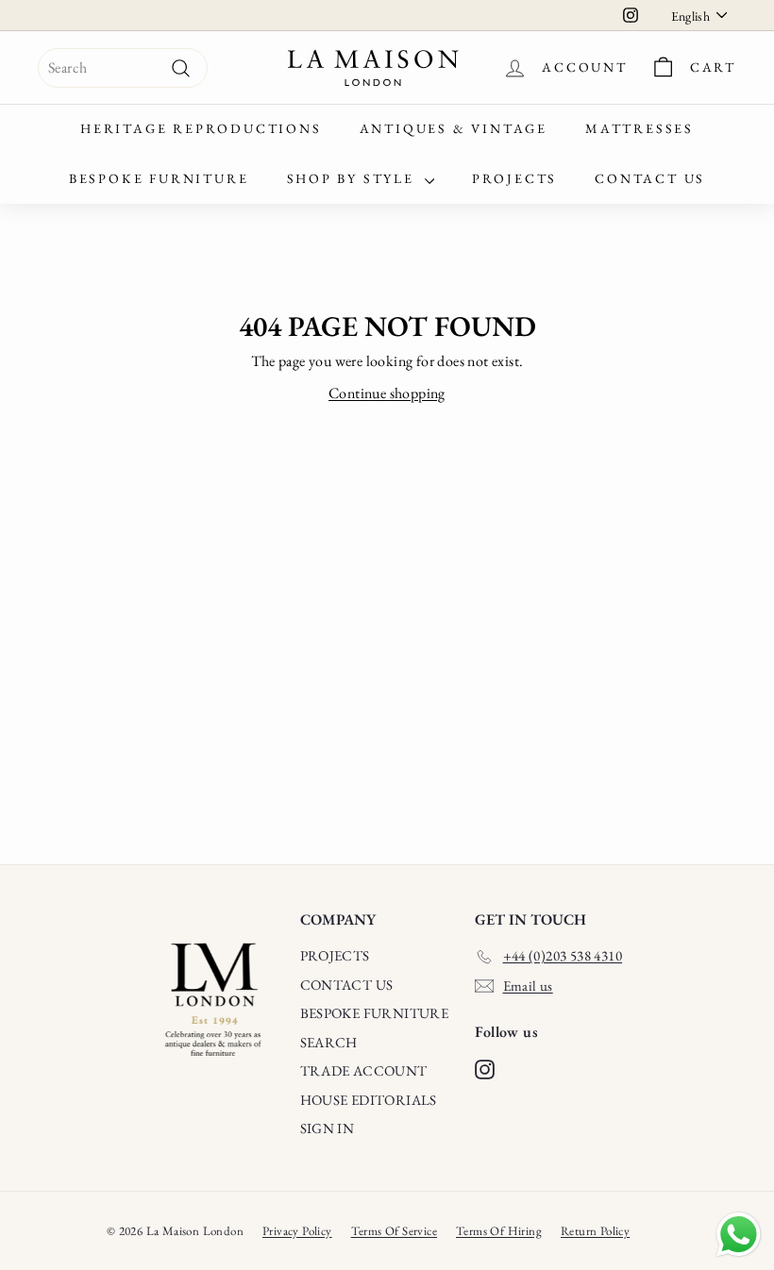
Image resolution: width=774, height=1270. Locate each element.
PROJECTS (335, 955)
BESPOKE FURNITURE (374, 1013)
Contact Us (650, 178)
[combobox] (123, 68)
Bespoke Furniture (159, 178)
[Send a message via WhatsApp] (739, 1235)
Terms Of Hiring (499, 1231)
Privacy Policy (297, 1231)
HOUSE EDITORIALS (368, 1100)
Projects (514, 178)
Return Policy (595, 1231)
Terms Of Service (394, 1231)
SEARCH (329, 1042)
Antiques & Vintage (453, 128)
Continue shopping (387, 393)
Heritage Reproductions (201, 128)
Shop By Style (353, 178)
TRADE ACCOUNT (364, 1070)
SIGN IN (327, 1128)
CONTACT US (347, 985)
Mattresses (639, 128)
